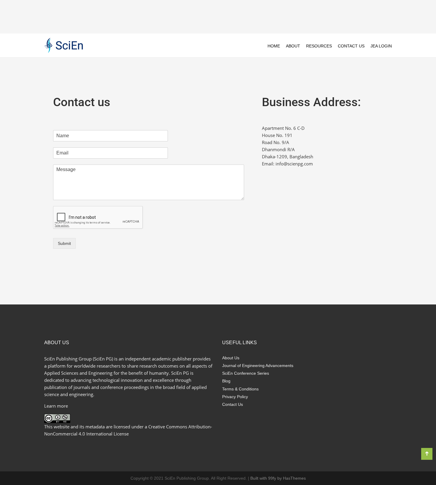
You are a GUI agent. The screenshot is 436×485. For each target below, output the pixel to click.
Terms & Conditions (240, 389)
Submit (64, 243)
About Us (230, 357)
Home (274, 46)
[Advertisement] (218, 16)
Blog (226, 381)
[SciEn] (63, 45)
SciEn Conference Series (245, 373)
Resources (319, 46)
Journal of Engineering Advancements (257, 365)
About (293, 46)
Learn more (56, 406)
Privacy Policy (235, 396)
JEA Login (381, 46)
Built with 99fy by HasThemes (278, 478)
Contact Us (351, 46)
